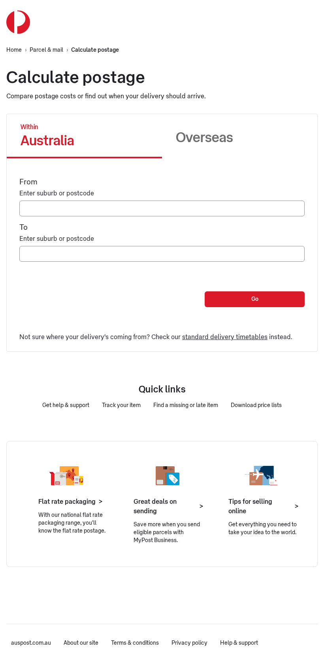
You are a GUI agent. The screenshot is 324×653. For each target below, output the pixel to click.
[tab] (84, 136)
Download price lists (256, 405)
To (23, 227)
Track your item (121, 405)
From (28, 182)
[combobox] (162, 208)
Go (254, 299)
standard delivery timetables (224, 337)
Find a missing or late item (185, 405)
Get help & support (65, 405)
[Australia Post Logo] (18, 22)
